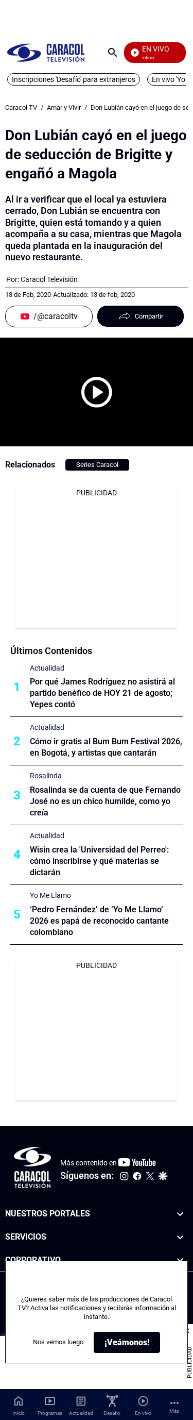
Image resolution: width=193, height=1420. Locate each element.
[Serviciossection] (180, 1237)
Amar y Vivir (64, 107)
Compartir (149, 316)
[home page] (45, 52)
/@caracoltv (55, 316)
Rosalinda (46, 776)
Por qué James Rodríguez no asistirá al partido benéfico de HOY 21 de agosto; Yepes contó (102, 693)
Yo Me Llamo (50, 895)
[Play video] (96, 392)
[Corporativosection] (180, 1260)
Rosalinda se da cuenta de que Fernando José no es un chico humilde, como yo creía (105, 801)
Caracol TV (21, 107)
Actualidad (47, 668)
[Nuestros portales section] (180, 1214)
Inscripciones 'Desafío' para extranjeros (73, 79)
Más (174, 1411)
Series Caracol (97, 465)
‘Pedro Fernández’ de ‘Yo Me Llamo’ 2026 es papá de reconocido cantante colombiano (99, 921)
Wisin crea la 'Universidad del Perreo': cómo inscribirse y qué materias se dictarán (99, 861)
